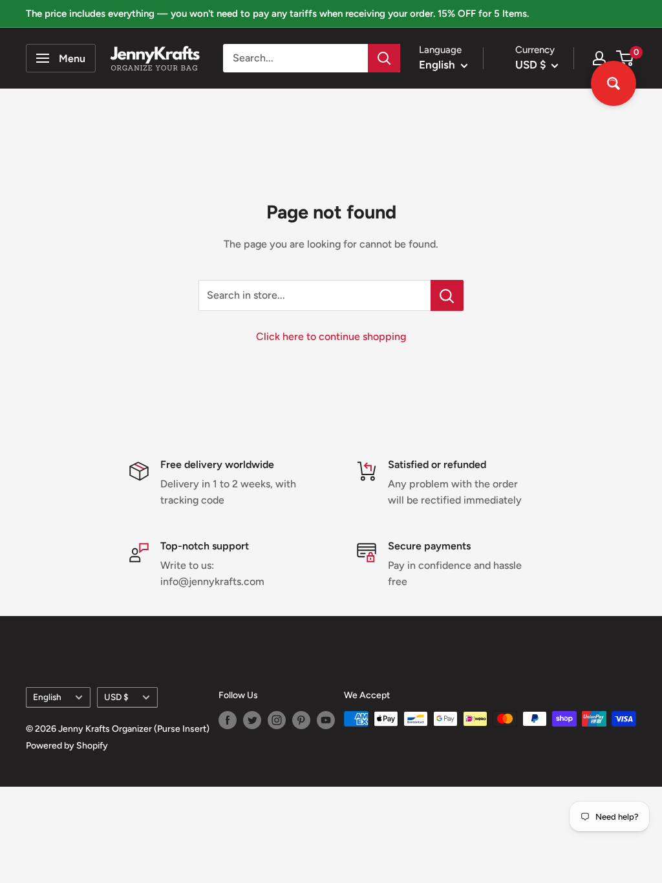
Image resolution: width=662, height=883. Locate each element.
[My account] (599, 58)
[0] (625, 58)
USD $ (116, 697)
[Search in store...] (447, 295)
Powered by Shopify (67, 745)
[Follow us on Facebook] (228, 720)
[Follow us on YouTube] (326, 720)
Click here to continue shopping (331, 336)
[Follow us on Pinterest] (301, 720)
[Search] (384, 58)
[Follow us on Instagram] (277, 720)
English (47, 697)
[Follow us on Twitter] (252, 720)
